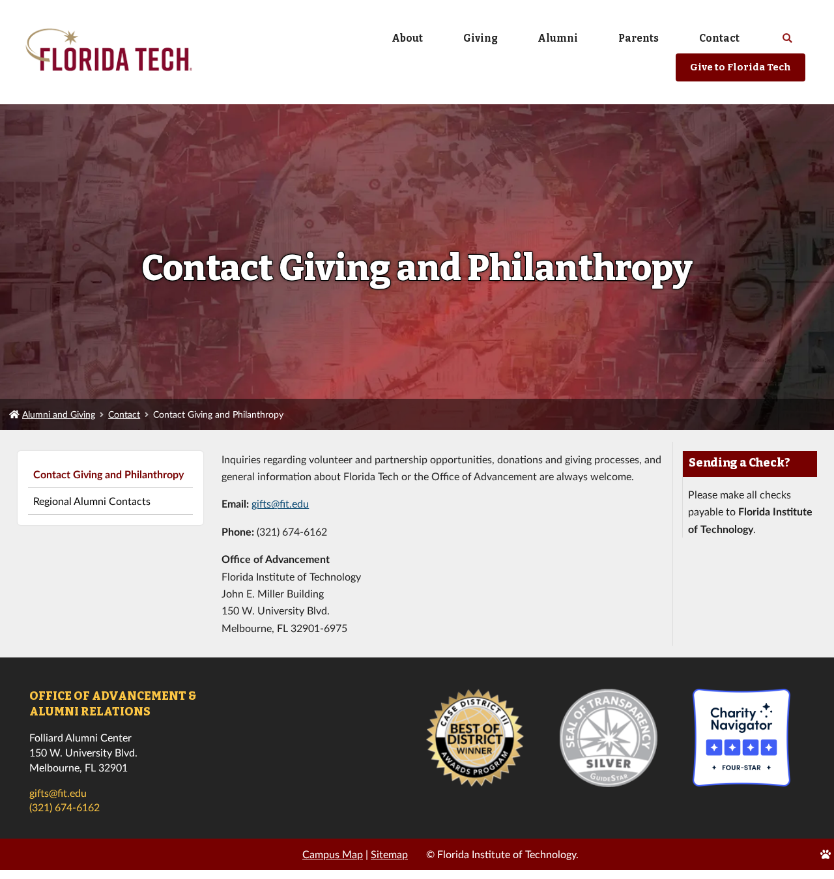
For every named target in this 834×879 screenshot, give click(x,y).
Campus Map (332, 854)
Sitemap (389, 854)
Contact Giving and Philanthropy (108, 474)
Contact (124, 414)
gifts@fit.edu (280, 503)
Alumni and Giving (58, 414)
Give (740, 67)
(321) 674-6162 (64, 807)
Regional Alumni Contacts (92, 501)
